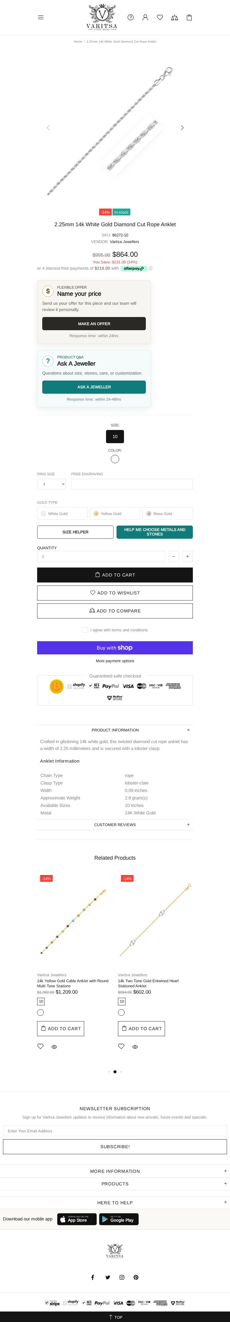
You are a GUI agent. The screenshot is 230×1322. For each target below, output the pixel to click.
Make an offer (94, 324)
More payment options (115, 661)
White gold (115, 459)
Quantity (47, 548)
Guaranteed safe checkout (115, 675)
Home (78, 41)
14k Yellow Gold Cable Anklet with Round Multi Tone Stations (72, 983)
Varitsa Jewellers (102, 17)
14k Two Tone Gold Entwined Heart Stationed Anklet (148, 983)
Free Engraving (87, 474)
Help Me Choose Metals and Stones (154, 531)
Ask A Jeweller (94, 387)
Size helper (75, 532)
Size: (115, 425)
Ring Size (46, 474)
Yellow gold (40, 1012)
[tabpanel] (74, 970)
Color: (115, 450)
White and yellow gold (121, 1012)
